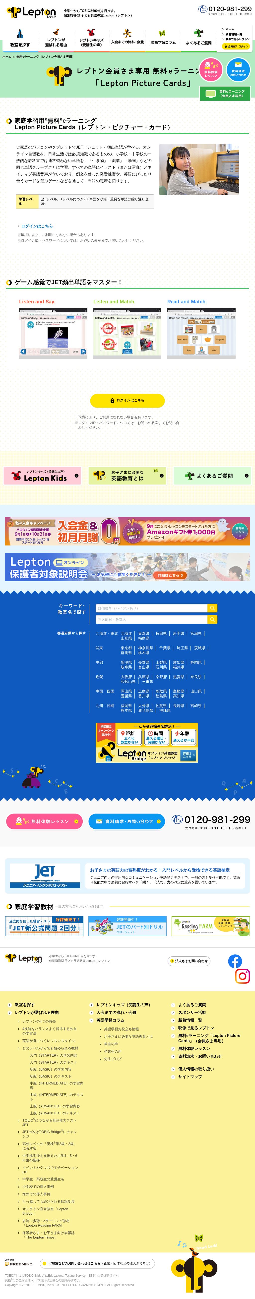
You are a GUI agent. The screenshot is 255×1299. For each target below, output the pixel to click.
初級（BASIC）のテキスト (50, 1076)
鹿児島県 (145, 710)
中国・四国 (105, 691)
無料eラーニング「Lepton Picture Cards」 (209, 1038)
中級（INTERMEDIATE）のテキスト (56, 1097)
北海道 (126, 633)
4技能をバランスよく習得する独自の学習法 (49, 1031)
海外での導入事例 (36, 1194)
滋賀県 (178, 677)
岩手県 (178, 633)
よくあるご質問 (192, 1005)
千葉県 (165, 648)
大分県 (143, 706)
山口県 (196, 691)
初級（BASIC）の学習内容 (50, 1069)
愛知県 (178, 662)
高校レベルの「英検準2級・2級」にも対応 (49, 1145)
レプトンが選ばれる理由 (37, 1012)
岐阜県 (126, 667)
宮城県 (196, 633)
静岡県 (196, 662)
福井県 (178, 667)
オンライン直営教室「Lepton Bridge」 (45, 1211)
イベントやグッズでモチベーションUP (50, 1170)
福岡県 (126, 706)
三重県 (147, 681)
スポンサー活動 (192, 1012)
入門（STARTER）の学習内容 (53, 1055)
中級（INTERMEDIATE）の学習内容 (56, 1085)
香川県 (143, 696)
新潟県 (126, 662)
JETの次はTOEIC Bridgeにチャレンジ (49, 1133)
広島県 (143, 691)
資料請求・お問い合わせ (200, 1056)
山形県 (126, 638)
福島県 (143, 638)
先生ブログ (113, 1059)
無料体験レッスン (194, 1048)
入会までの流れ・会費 (116, 1012)
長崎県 (178, 706)
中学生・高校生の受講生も (43, 1179)
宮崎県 (196, 706)
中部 (99, 662)
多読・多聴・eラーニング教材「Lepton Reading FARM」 (46, 1223)
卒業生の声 (113, 1051)
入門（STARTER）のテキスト (53, 1062)
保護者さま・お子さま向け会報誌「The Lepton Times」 (48, 1235)
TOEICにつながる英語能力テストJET (49, 1122)
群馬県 (126, 652)
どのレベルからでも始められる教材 (50, 1048)
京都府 (161, 677)
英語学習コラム (111, 1020)
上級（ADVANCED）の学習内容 (55, 1106)
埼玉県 (182, 648)
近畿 (99, 677)
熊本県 (126, 710)
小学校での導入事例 (38, 1187)
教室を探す (25, 1005)
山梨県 (161, 662)
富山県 (143, 667)
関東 (99, 648)
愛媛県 (126, 696)
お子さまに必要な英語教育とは (128, 1036)
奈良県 (196, 677)
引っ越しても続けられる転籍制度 (48, 1201)
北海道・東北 (107, 633)
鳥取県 (161, 691)
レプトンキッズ (124, 1005)
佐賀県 (161, 706)
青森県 (143, 633)
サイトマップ (190, 1077)
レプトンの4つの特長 (39, 1021)
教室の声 (111, 1044)
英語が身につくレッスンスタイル (48, 1041)
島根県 (178, 691)
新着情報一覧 (190, 1020)
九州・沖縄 (105, 706)
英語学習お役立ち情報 (121, 1029)
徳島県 (161, 696)
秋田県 (161, 633)
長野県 (143, 662)
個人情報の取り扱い (196, 1069)
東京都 (126, 648)
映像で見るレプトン (196, 1028)
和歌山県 (128, 681)
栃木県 (143, 652)
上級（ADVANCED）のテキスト (55, 1113)
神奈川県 (145, 648)
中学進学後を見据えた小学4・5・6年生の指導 (49, 1158)
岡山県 (126, 691)
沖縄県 (165, 710)
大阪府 (126, 677)
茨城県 (199, 648)
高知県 (178, 696)
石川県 (161, 667)
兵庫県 (143, 677)
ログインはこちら (37, 226)
